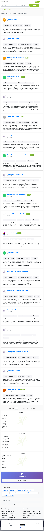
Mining (3, 464)
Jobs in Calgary (5, 439)
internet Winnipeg (4, 504)
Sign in (37, 1)
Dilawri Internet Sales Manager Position (17, 271)
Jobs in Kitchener (5, 448)
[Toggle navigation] (41, 2)
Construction (4, 462)
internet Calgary (24, 502)
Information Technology (6, 455)
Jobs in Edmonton (5, 441)
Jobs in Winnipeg (5, 444)
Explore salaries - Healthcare (8, 495)
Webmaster (4, 421)
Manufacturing (25, 517)
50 (31, 408)
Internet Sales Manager (13, 38)
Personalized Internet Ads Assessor (16, 194)
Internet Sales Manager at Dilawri (15, 174)
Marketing (4, 467)
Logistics (3, 469)
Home (2, 9)
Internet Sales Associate (13, 389)
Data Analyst (4, 424)
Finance (3, 456)
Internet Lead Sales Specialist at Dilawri (17, 290)
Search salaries (22, 480)
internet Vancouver (18, 502)
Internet (10, 9)
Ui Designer (4, 417)
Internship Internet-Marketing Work (16, 213)
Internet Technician (12, 19)
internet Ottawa (38, 502)
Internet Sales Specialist (13, 370)
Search (34, 5)
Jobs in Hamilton (5, 447)
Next (34, 408)
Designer (3, 420)
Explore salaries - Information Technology (18, 492)
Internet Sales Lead (12, 96)
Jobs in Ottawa (5, 442)
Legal (36, 515)
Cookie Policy (22, 525)
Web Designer (4, 426)
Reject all (22, 527)
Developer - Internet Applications (15, 57)
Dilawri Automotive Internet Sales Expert (17, 310)
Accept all (9, 527)
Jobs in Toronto (5, 435)
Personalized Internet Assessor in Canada (18, 155)
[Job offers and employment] (5, 2)
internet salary (5, 490)
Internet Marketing (12, 233)
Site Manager (4, 415)
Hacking (3, 427)
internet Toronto (3, 502)
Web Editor (4, 423)
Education (4, 461)
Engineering (4, 459)
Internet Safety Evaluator (13, 76)
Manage (35, 527)
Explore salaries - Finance (33, 492)
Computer (4, 418)
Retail (3, 466)
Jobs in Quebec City (6, 445)
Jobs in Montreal (5, 436)
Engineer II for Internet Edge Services (16, 329)
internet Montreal (10, 502)
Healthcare (4, 458)
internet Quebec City (11, 504)
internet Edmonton (31, 502)
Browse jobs (6, 9)
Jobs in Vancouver (5, 438)
